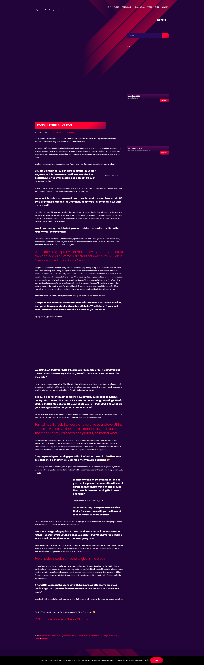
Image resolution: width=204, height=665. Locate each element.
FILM (157, 7)
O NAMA (165, 7)
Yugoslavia (45, 638)
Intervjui (70, 132)
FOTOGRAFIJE (127, 7)
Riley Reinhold (113, 636)
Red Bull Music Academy (97, 636)
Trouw (37, 638)
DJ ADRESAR (140, 7)
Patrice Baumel (81, 636)
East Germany (68, 636)
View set (164, 100)
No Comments (57, 132)
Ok (156, 660)
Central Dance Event (47, 636)
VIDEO (149, 7)
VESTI (109, 7)
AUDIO (116, 7)
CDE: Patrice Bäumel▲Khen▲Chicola (61, 619)
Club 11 (59, 636)
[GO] (165, 35)
